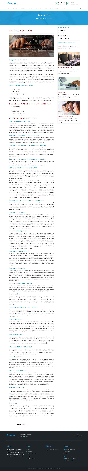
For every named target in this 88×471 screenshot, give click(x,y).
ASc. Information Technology (64, 35)
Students (22, 8)
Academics (30, 8)
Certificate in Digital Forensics (64, 48)
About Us (15, 8)
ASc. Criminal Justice (62, 33)
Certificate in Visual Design (63, 38)
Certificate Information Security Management (67, 46)
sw (61, 468)
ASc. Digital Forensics (62, 30)
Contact (63, 8)
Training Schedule (54, 8)
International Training (41, 8)
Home (9, 8)
